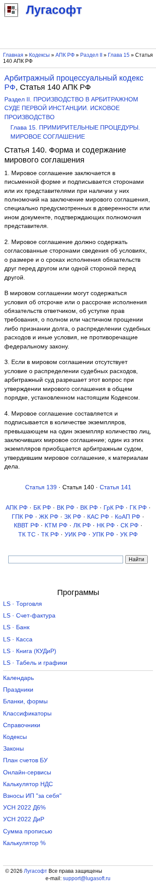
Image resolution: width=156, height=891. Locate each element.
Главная (13, 55)
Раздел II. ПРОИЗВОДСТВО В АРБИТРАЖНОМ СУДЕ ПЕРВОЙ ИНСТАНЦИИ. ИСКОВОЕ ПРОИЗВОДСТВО (71, 108)
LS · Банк (16, 627)
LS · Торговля (22, 604)
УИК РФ (76, 534)
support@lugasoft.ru (86, 878)
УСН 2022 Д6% (24, 807)
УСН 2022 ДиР (23, 819)
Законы (13, 748)
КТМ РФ (56, 525)
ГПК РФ (22, 517)
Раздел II (91, 55)
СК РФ (129, 525)
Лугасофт (35, 871)
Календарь (18, 678)
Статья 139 (41, 487)
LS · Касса (17, 639)
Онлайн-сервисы (27, 772)
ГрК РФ (114, 507)
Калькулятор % (24, 843)
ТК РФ (50, 534)
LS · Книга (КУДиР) (29, 651)
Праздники (18, 689)
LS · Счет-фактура (29, 615)
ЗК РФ (72, 517)
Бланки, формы (25, 701)
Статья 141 (115, 487)
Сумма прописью (27, 831)
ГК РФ (138, 507)
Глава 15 (119, 55)
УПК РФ (103, 534)
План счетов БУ (25, 760)
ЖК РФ (48, 517)
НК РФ (106, 525)
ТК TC (27, 534)
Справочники (21, 725)
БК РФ (42, 507)
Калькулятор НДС (28, 784)
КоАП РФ (127, 517)
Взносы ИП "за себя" (32, 796)
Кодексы (39, 55)
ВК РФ (66, 507)
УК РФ (129, 534)
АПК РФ (65, 55)
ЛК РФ (82, 525)
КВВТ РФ (26, 525)
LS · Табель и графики (35, 663)
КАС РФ (98, 517)
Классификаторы (27, 713)
